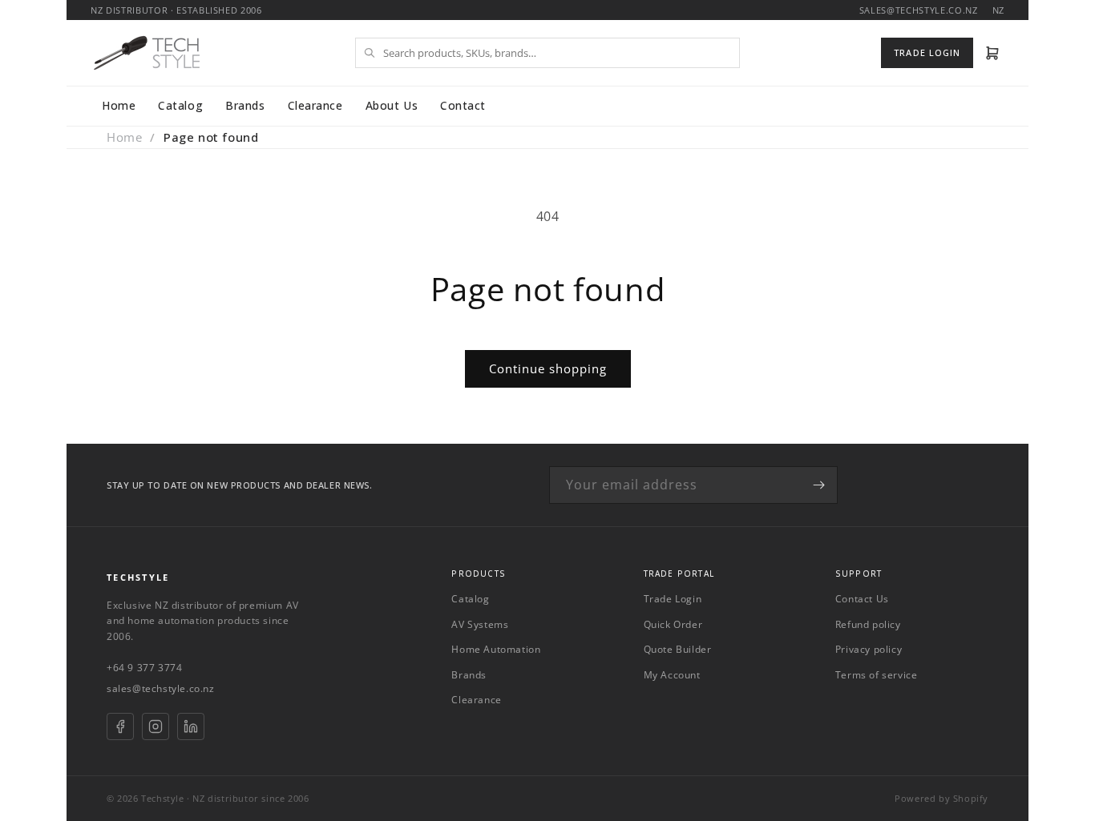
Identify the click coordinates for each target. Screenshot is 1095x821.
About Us (392, 105)
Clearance (315, 105)
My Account (672, 675)
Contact (463, 105)
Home (118, 105)
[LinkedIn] (190, 726)
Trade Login (673, 599)
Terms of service (876, 675)
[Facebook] (120, 726)
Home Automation (495, 649)
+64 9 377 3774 (144, 667)
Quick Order (673, 624)
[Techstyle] (147, 53)
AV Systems (479, 624)
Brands (245, 105)
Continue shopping (548, 368)
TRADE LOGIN (927, 52)
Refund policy (868, 624)
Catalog (180, 105)
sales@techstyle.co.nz (161, 688)
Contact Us (862, 599)
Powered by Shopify (941, 798)
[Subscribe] (819, 485)
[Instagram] (155, 726)
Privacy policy (868, 649)
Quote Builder (678, 649)
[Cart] (992, 53)
